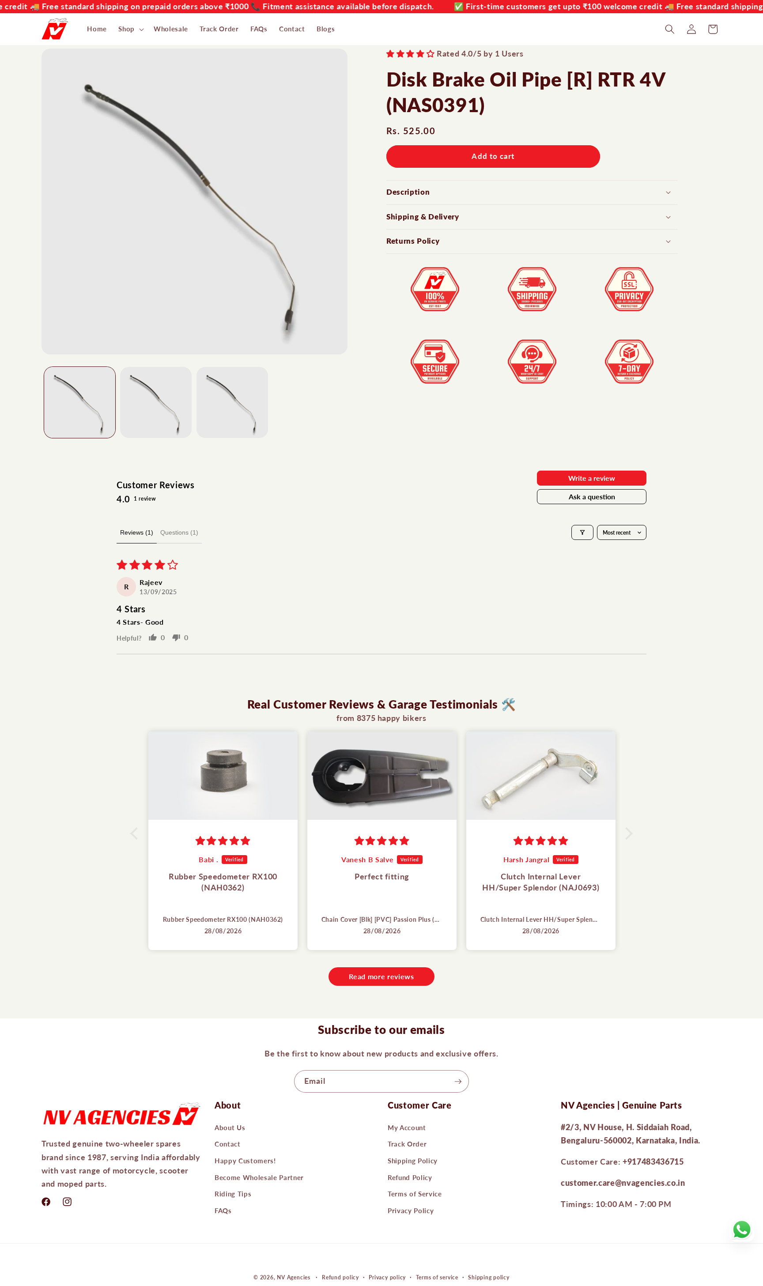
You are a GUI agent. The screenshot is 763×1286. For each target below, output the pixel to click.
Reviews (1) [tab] (136, 532)
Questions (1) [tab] (179, 532)
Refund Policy (410, 1177)
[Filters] (582, 532)
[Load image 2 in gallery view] (156, 402)
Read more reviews (381, 976)
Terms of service (437, 1277)
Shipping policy (489, 1277)
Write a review (591, 478)
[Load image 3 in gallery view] (232, 402)
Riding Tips (233, 1194)
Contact (228, 1144)
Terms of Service (415, 1194)
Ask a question (592, 496)
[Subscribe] (457, 1081)
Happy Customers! (245, 1161)
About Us (230, 1127)
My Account (407, 1127)
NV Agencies (293, 1277)
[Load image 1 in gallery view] (80, 402)
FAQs (223, 1210)
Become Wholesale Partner (259, 1177)
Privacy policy (387, 1277)
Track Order (407, 1144)
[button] (130, 29)
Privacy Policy (411, 1210)
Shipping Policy (413, 1161)
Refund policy (340, 1277)
